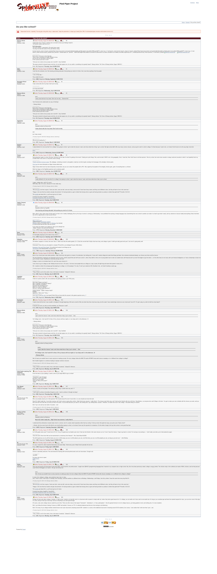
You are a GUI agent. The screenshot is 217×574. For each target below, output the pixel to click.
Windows (35, 223)
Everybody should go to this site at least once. (44, 198)
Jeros (18, 253)
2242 (37, 236)
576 (37, 297)
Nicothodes (20, 300)
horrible (36, 194)
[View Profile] (57, 40)
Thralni (19, 155)
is (84, 295)
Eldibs (19, 173)
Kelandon (19, 239)
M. (17, 396)
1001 (37, 440)
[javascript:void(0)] (169, 52)
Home (183, 22)
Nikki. (18, 69)
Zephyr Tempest (21, 202)
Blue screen (36, 220)
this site (43, 295)
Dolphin (19, 144)
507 (37, 142)
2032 (37, 152)
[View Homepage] (62, 40)
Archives (192, 2)
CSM (36, 295)
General (188, 22)
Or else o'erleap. (21, 411)
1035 (37, 409)
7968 (37, 250)
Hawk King (20, 120)
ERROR (49, 222)
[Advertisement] (47, 15)
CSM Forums (36, 458)
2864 (37, 79)
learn (38, 189)
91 (36, 66)
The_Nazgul (20, 386)
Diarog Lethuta (21, 40)
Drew (18, 232)
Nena (34, 150)
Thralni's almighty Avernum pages (41, 162)
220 (37, 274)
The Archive (35, 248)
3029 (37, 171)
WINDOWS (43, 222)
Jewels (19, 430)
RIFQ (34, 459)
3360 (37, 462)
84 (36, 90)
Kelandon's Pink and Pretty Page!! (41, 247)
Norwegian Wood (21, 81)
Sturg (18, 449)
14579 (37, 427)
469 (37, 394)
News (197, 2)
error (40, 220)
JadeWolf (19, 276)
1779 (37, 230)
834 (37, 307)
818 (37, 200)
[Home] (38, 7)
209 (37, 384)
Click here (35, 164)
